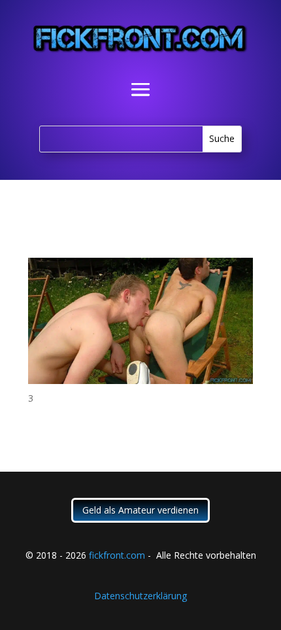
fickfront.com (117, 555)
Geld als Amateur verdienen (140, 510)
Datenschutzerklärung (140, 595)
